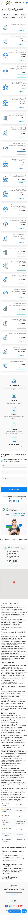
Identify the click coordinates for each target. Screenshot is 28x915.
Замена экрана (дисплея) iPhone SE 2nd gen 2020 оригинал (18, 100)
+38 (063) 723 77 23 (14, 889)
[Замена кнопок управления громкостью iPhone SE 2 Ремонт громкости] (5, 224)
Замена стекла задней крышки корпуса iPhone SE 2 (17, 114)
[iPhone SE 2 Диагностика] (5, 27)
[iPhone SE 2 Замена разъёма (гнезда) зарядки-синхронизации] (5, 132)
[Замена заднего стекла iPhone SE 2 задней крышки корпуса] (5, 118)
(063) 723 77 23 (12, 554)
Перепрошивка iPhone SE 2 (18, 361)
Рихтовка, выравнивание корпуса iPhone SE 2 (18, 262)
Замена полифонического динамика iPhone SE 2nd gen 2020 (17, 161)
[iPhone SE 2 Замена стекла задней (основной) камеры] (5, 308)
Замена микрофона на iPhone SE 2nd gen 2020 (19, 290)
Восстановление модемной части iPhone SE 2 (18, 320)
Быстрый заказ (14, 894)
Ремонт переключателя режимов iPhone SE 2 (19, 235)
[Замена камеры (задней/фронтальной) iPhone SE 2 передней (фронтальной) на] (5, 194)
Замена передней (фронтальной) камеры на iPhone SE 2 (18, 191)
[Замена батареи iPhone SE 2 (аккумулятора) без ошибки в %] (5, 71)
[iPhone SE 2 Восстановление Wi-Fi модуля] (5, 351)
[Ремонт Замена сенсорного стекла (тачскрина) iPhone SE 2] (5, 41)
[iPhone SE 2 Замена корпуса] (5, 252)
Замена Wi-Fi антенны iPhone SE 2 (17, 334)
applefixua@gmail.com (14, 901)
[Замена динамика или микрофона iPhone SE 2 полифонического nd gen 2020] (5, 164)
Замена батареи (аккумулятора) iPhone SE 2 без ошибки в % (18, 68)
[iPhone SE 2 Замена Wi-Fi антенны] (5, 337)
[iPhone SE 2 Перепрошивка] (5, 365)
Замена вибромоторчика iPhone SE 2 (18, 276)
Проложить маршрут (12, 565)
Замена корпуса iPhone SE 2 (17, 248)
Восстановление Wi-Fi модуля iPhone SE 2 (19, 348)
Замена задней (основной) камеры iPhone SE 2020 (18, 176)
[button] (25, 17)
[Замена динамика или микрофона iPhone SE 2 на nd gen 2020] (5, 293)
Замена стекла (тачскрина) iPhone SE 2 (18, 37)
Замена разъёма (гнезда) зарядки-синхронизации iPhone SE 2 (18, 129)
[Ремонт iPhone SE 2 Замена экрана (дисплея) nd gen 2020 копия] (5, 87)
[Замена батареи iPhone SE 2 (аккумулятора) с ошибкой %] (5, 55)
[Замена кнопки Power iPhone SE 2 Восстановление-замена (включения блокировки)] (5, 209)
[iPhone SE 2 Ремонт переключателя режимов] (5, 238)
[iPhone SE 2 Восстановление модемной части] (5, 323)
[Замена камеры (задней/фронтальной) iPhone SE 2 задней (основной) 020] (5, 179)
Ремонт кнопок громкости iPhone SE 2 (18, 221)
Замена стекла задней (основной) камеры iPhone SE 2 (17, 305)
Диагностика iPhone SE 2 (18, 24)
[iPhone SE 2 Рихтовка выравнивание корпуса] (5, 265)
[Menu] (2, 3)
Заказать (21, 30)
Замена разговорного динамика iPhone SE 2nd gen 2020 (17, 145)
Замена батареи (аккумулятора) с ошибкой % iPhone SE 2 (17, 52)
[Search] (23, 3)
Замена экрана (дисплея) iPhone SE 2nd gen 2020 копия (18, 84)
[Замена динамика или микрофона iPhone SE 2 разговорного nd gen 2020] (5, 148)
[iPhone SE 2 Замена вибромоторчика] (5, 279)
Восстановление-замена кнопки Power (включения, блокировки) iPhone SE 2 (18, 206)
